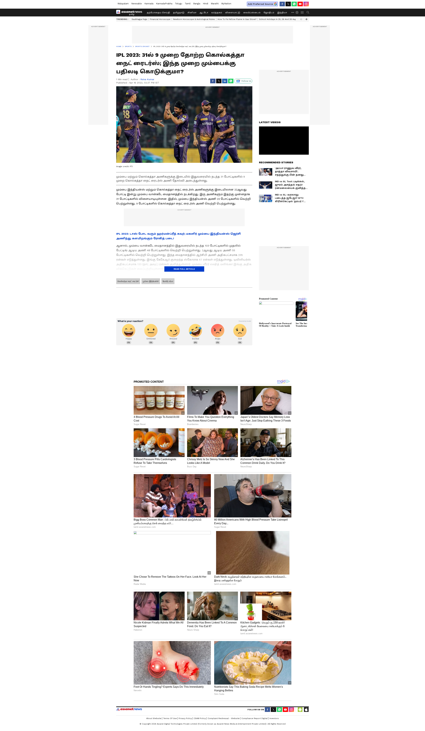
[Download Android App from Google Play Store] (300, 709)
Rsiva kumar (147, 79)
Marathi (215, 3)
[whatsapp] (294, 4)
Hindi (205, 3)
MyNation (226, 3)
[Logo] (130, 12)
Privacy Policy (185, 718)
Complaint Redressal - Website (224, 718)
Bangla (196, 3)
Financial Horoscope (160, 19)
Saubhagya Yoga (139, 19)
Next (306, 19)
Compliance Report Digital (254, 718)
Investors (274, 718)
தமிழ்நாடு (178, 12)
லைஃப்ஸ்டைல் (251, 12)
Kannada (148, 3)
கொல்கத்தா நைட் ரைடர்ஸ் (128, 281)
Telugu (178, 3)
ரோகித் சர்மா (168, 281)
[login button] (298, 12)
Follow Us (246, 81)
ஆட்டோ (203, 12)
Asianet (129, 709)
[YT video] (300, 4)
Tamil (188, 3)
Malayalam (123, 3)
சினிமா (191, 12)
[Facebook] (282, 4)
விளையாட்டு (232, 12)
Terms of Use (170, 718)
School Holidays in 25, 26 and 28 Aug (277, 19)
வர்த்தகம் (216, 12)
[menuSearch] (308, 12)
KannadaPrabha (164, 3)
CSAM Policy (200, 718)
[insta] (306, 4)
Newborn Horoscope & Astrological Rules (194, 19)
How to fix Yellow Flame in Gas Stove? (237, 19)
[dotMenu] (292, 12)
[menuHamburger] (302, 12)
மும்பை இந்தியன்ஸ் (151, 281)
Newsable (136, 3)
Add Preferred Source (260, 4)
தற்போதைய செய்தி (158, 12)
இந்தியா (282, 12)
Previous (301, 19)
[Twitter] (288, 4)
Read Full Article (184, 269)
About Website (153, 718)
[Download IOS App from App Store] (306, 709)
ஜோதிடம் (268, 12)
